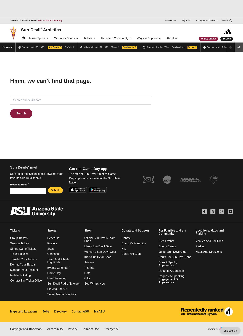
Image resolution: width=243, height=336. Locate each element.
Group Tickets (19, 238)
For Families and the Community (172, 232)
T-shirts (89, 267)
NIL (124, 248)
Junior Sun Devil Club (172, 251)
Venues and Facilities (209, 241)
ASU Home (170, 20)
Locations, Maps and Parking (210, 232)
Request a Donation (171, 270)
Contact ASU (80, 311)
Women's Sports (64, 38)
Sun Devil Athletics (41, 29)
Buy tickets (210, 39)
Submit (55, 190)
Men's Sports (37, 38)
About (170, 38)
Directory (60, 311)
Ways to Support (147, 38)
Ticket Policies (19, 253)
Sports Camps (168, 246)
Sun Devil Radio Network (63, 283)
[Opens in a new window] (207, 311)
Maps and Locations (24, 311)
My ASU (186, 20)
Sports (51, 230)
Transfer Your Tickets (23, 259)
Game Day (54, 273)
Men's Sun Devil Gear (98, 246)
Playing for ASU (57, 288)
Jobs (46, 311)
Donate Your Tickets (23, 264)
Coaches (53, 253)
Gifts (87, 278)
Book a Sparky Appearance (168, 264)
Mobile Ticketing (20, 275)
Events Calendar (57, 267)
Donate (126, 238)
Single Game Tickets (23, 248)
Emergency (111, 328)
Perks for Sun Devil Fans (175, 257)
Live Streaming (56, 278)
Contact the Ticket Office (26, 280)
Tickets (88, 38)
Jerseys (89, 262)
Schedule (53, 238)
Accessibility (55, 328)
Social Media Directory (61, 294)
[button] (239, 47)
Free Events (166, 241)
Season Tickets (20, 243)
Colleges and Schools (207, 20)
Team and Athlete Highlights (58, 261)
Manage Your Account (24, 269)
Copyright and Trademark (26, 328)
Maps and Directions (209, 251)
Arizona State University (50, 20)
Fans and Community (114, 38)
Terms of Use (90, 328)
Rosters (52, 243)
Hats (87, 273)
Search (21, 113)
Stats (50, 248)
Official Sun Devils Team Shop (99, 240)
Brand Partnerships (134, 243)
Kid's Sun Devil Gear (97, 257)
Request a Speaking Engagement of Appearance (171, 279)
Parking (200, 246)
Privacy (72, 328)
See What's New (94, 283)
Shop (228, 39)
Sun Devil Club (131, 253)
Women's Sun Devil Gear (100, 251)
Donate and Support (135, 230)
